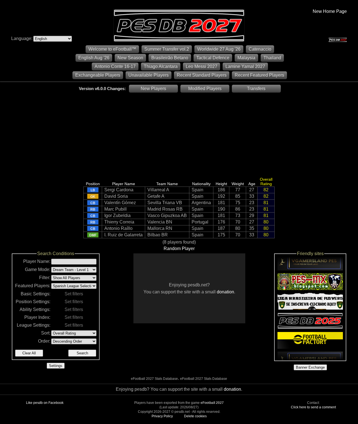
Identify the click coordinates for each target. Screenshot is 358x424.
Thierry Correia (119, 222)
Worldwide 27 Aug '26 (219, 49)
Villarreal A (158, 189)
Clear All (29, 353)
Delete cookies (195, 416)
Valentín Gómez (120, 202)
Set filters (74, 293)
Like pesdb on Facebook (44, 403)
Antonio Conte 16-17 (115, 66)
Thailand (272, 57)
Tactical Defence (212, 57)
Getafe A (155, 196)
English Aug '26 (93, 57)
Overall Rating (266, 181)
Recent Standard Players (202, 75)
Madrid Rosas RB (165, 209)
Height (221, 184)
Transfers (256, 88)
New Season (130, 57)
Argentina (201, 202)
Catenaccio (260, 49)
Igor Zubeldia (117, 215)
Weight (238, 184)
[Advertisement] (179, 134)
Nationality (201, 184)
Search (82, 353)
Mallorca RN (159, 228)
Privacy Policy (162, 416)
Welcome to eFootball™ (112, 49)
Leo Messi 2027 (201, 66)
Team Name (167, 184)
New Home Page (330, 11)
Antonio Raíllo (118, 228)
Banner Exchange (310, 367)
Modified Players (205, 88)
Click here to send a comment (313, 407)
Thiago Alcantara (161, 66)
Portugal (200, 222)
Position (93, 184)
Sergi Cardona (118, 189)
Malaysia (246, 57)
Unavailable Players (148, 75)
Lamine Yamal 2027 (245, 66)
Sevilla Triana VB (164, 202)
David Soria (116, 196)
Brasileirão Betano (169, 57)
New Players (153, 88)
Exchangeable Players (97, 75)
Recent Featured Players (259, 75)
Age (251, 184)
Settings (55, 366)
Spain (197, 189)
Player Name (123, 184)
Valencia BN (159, 222)
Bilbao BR (157, 234)
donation (225, 291)
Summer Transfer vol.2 (166, 49)
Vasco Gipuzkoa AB (167, 215)
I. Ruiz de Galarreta (123, 234)
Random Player (179, 248)
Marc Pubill (115, 209)
